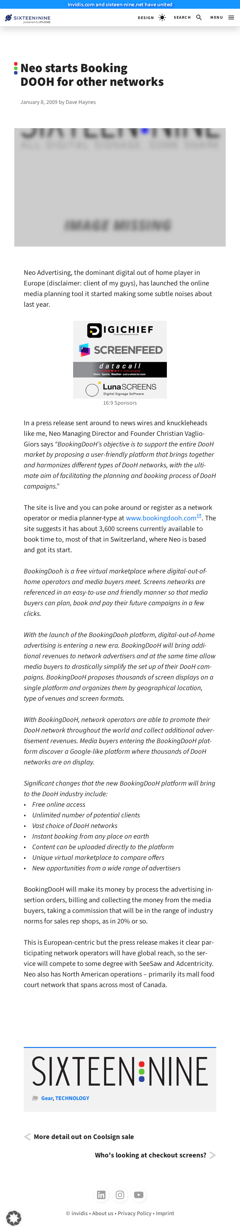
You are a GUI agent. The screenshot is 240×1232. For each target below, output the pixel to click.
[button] (188, 17)
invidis (80, 1213)
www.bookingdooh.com (161, 518)
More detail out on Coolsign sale (84, 1137)
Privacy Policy (135, 1213)
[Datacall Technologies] (120, 369)
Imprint (165, 1213)
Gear (46, 1098)
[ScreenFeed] (120, 350)
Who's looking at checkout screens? (150, 1155)
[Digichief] (120, 330)
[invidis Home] (25, 17)
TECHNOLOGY (72, 1098)
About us (102, 1213)
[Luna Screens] (120, 389)
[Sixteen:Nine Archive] (120, 1084)
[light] (152, 17)
